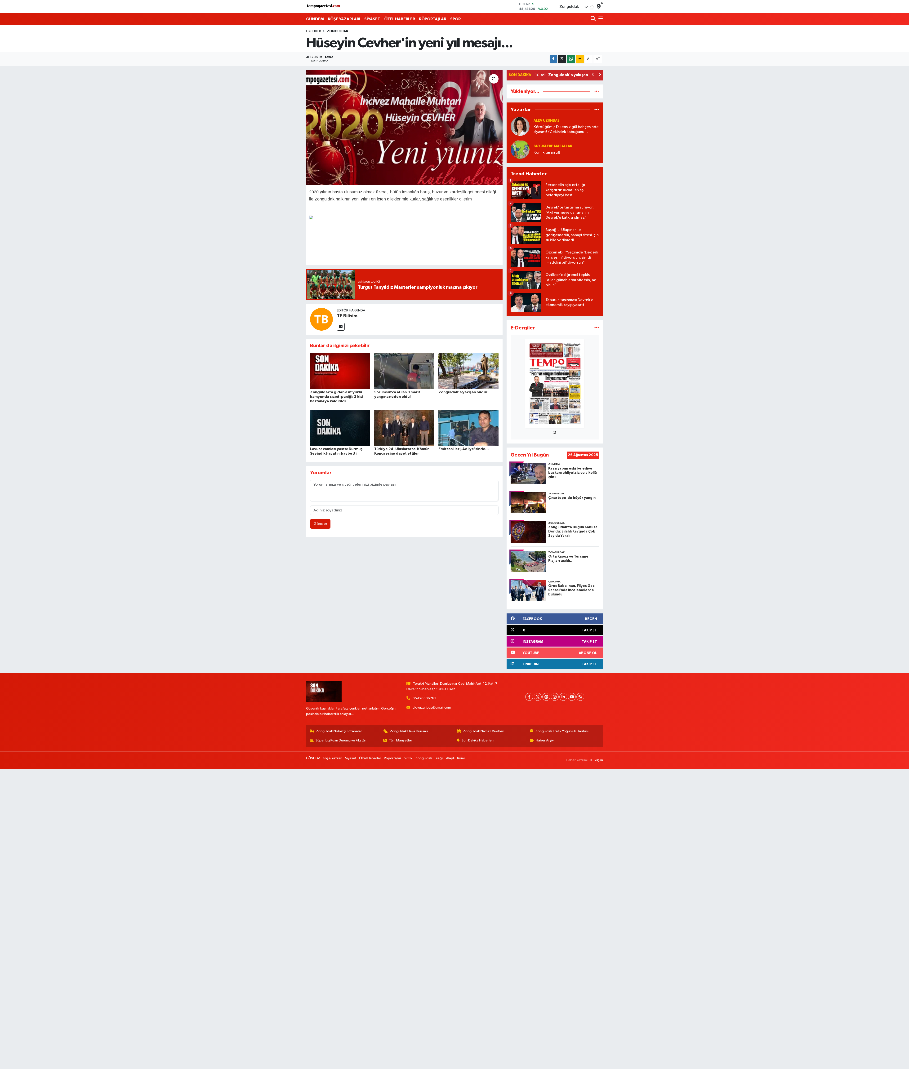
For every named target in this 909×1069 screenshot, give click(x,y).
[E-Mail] (341, 327)
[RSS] (580, 697)
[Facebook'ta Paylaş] (553, 59)
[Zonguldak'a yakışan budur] (468, 371)
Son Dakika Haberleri (478, 740)
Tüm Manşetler (400, 740)
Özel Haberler (370, 758)
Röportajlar (392, 758)
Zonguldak (337, 31)
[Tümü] (596, 91)
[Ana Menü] (600, 19)
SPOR (455, 19)
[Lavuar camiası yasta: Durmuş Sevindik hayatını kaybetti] (340, 428)
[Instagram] (555, 697)
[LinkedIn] (563, 697)
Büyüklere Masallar (553, 146)
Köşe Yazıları (332, 758)
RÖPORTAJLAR (432, 19)
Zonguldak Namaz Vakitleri (483, 731)
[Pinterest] (546, 697)
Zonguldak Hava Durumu (409, 731)
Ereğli (439, 758)
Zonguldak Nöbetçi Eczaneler (339, 731)
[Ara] (594, 19)
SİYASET (372, 19)
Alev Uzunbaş (547, 120)
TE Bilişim (596, 760)
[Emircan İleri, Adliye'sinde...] (468, 428)
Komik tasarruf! (547, 153)
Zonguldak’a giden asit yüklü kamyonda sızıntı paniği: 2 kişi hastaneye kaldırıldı (336, 396)
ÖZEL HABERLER (399, 19)
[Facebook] (529, 697)
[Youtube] (572, 697)
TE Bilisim (347, 316)
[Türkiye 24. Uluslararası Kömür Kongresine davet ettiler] (404, 428)
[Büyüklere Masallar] (520, 149)
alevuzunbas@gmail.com (432, 707)
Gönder (320, 524)
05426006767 (424, 698)
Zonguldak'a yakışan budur (462, 392)
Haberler (313, 31)
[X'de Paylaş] (562, 59)
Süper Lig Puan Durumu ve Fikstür (341, 740)
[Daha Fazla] (580, 59)
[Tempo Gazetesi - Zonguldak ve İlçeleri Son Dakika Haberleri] (324, 6)
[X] (538, 697)
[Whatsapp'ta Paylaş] (571, 59)
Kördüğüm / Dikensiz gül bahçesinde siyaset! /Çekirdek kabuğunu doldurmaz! (566, 130)
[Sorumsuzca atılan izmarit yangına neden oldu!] (404, 371)
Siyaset (350, 758)
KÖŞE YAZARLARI (344, 19)
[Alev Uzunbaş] (520, 126)
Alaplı (450, 758)
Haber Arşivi (545, 740)
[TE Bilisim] (321, 319)
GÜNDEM (315, 19)
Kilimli (461, 758)
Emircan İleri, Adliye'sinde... (463, 449)
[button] (593, 75)
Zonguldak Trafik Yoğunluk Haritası (561, 731)
